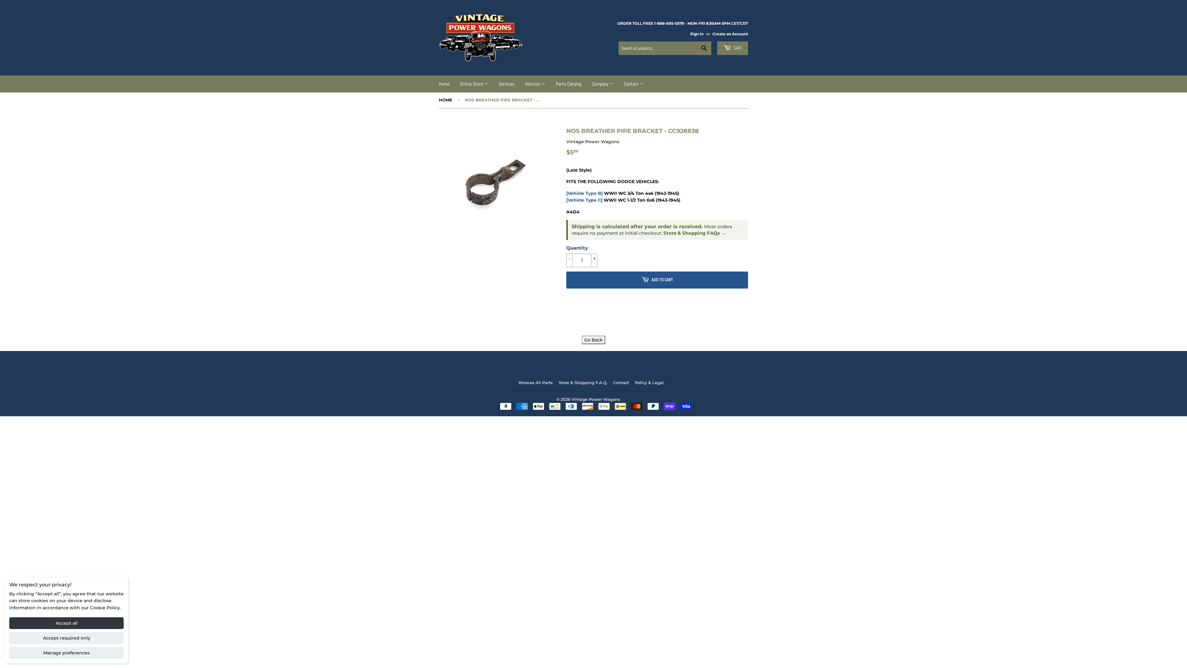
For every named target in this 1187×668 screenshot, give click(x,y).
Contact (632, 84)
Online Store (472, 84)
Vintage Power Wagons (596, 399)
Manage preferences (66, 653)
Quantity (577, 248)
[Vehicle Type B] (584, 193)
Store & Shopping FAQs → (694, 233)
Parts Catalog (568, 84)
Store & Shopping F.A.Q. (583, 382)
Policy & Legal (649, 382)
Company (601, 84)
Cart (737, 48)
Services (506, 84)
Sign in (697, 34)
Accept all (67, 623)
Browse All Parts (536, 382)
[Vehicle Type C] (584, 200)
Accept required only (66, 638)
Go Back (593, 340)
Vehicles (533, 84)
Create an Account (730, 34)
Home (444, 84)
